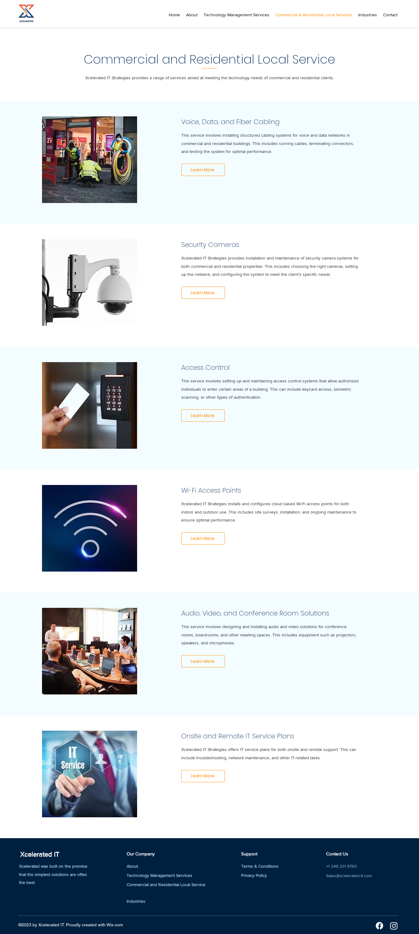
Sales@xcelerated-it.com (349, 875)
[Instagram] (394, 926)
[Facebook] (379, 926)
